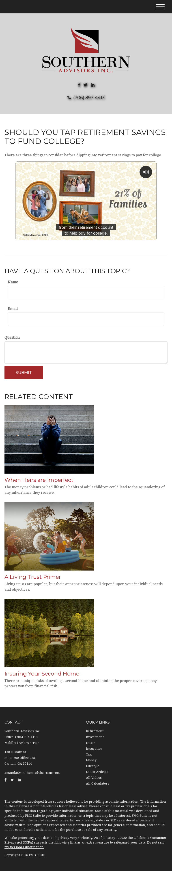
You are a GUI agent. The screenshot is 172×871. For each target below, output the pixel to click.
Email (13, 308)
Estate (90, 743)
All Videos (94, 777)
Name (13, 282)
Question (12, 337)
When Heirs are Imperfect (38, 480)
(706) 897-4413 (89, 97)
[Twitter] (85, 85)
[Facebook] (79, 85)
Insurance (94, 748)
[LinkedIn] (93, 85)
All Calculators (97, 783)
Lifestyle (92, 766)
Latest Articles (97, 772)
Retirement (94, 731)
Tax (89, 754)
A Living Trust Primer (32, 577)
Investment (95, 737)
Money (91, 760)
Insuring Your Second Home (41, 673)
